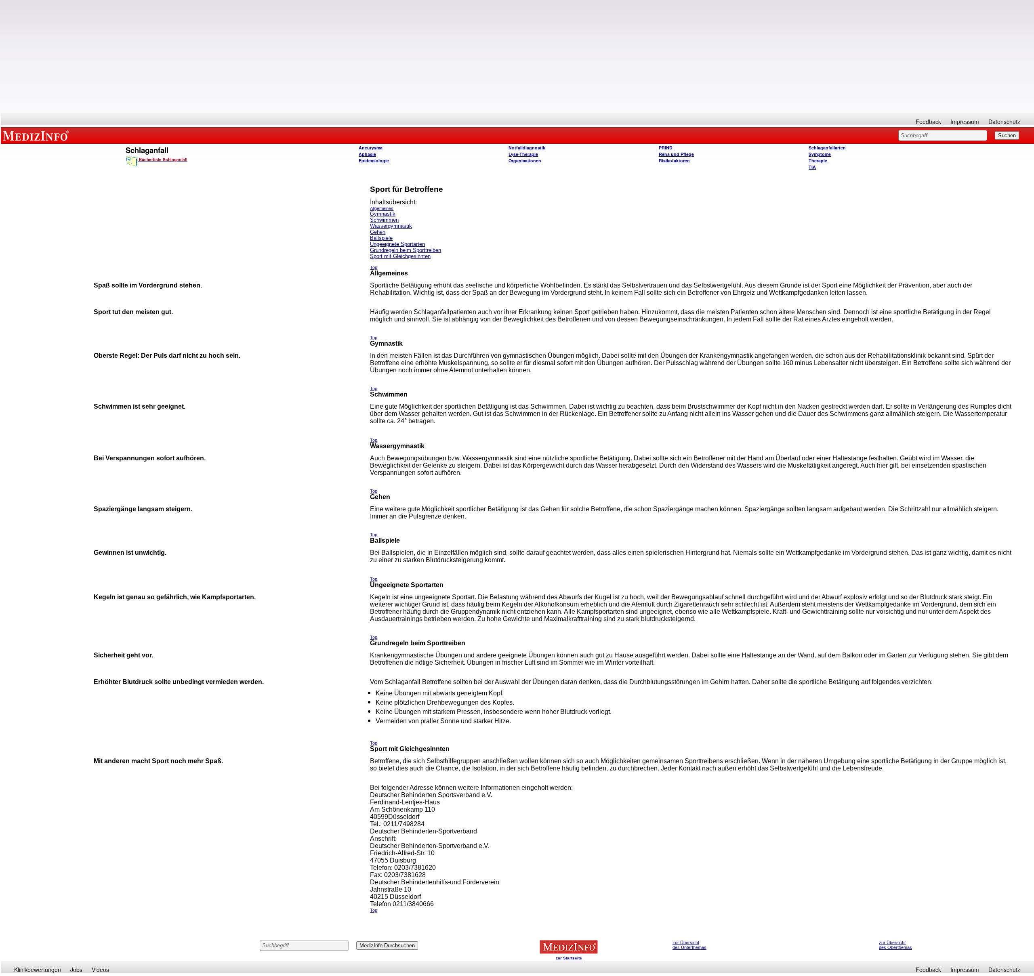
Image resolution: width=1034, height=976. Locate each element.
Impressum (964, 122)
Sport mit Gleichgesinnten (400, 256)
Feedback (928, 122)
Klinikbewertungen (37, 970)
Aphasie (367, 154)
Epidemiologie (374, 160)
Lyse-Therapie (523, 154)
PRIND (666, 148)
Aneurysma (370, 148)
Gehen (377, 232)
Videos (100, 970)
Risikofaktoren (674, 160)
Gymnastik (382, 214)
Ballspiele (381, 238)
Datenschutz (1004, 122)
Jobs (76, 970)
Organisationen (525, 160)
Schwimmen (384, 220)
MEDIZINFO (37, 135)
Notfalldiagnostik (527, 148)
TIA (812, 167)
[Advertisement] (517, 56)
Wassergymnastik (391, 226)
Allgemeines (381, 208)
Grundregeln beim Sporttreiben (405, 250)
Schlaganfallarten (827, 148)
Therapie (818, 160)
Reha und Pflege (676, 154)
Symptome (820, 154)
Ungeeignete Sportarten (397, 244)
